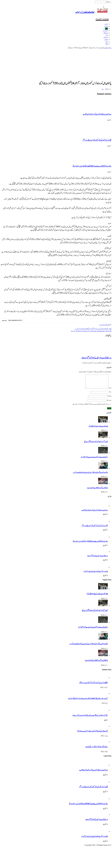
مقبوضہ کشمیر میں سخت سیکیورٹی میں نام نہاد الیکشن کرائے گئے (96, 441)
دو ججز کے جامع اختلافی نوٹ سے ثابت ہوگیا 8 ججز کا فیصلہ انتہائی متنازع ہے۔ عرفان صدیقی (92, 166)
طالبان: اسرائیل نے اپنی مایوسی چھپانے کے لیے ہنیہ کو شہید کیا (96, 571)
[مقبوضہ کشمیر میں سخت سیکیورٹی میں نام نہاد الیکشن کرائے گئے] (103, 437)
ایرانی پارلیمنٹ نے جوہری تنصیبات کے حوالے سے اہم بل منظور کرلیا (94, 457)
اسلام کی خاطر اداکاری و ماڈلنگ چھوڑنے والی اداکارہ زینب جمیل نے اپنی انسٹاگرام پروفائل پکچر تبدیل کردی (91, 331)
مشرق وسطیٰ (105, 31)
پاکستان (106, 29)
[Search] (110, 2)
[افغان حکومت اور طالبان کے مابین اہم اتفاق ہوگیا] (103, 422)
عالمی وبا (105, 325)
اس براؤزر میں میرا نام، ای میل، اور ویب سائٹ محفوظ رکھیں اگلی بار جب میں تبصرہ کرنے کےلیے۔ (91, 404)
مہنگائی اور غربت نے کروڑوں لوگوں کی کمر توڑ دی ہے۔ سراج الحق (93, 682)
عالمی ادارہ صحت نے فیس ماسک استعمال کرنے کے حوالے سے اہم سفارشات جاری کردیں (90, 472)
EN (107, 44)
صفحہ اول (106, 24)
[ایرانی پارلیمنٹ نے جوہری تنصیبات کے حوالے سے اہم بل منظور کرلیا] (103, 453)
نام (110, 392)
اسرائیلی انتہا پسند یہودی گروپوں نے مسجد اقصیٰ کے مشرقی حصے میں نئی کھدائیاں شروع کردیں (93, 329)
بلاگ (107, 35)
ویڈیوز (106, 42)
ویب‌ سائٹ (109, 400)
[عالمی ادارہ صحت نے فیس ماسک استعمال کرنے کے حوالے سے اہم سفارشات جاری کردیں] (103, 468)
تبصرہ (109, 388)
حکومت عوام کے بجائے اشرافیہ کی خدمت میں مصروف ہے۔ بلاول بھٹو (92, 731)
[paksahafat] (102, 20)
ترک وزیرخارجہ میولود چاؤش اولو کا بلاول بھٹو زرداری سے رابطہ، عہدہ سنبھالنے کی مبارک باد (88, 698)
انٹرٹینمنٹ (106, 37)
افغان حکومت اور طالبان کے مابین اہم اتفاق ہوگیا (98, 426)
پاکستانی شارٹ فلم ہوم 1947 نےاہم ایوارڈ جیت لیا (97, 488)
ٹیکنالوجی (106, 40)
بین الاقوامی (105, 33)
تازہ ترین (106, 26)
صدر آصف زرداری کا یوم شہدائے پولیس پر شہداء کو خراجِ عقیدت (97, 114)
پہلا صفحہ (109, 48)
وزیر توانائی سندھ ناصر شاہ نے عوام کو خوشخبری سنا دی (96, 358)
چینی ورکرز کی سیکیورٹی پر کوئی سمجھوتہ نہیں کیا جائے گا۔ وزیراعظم (97, 140)
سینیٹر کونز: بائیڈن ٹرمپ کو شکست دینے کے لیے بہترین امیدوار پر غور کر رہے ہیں (90, 715)
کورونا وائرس (101, 325)
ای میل (109, 396)
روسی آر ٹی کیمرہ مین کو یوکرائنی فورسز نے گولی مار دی (96, 746)
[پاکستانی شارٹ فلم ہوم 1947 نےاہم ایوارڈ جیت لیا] (103, 484)
